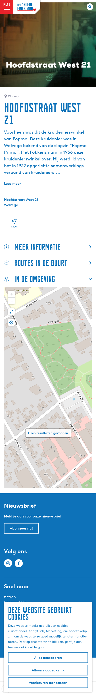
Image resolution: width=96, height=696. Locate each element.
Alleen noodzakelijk (48, 670)
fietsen (10, 597)
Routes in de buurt (40, 263)
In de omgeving (34, 279)
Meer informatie (37, 246)
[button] (11, 294)
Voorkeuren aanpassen (48, 683)
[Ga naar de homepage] (27, 6)
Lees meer (12, 183)
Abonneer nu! (21, 528)
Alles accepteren (48, 658)
